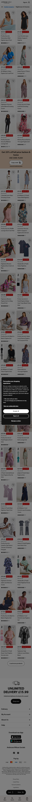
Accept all (16, 411)
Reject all (16, 416)
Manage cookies (16, 421)
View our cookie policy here (11, 406)
